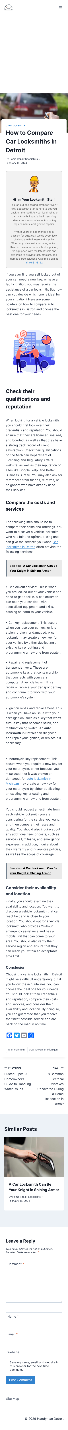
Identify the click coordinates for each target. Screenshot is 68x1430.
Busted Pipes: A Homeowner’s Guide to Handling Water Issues (17, 1078)
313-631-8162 (34, 262)
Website (13, 1352)
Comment (15, 1264)
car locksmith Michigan (43, 1049)
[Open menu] (60, 7)
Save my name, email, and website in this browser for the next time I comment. (34, 1366)
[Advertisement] (34, 50)
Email (12, 1334)
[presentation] (34, 1157)
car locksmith (16, 1049)
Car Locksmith (16, 125)
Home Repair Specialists (23, 158)
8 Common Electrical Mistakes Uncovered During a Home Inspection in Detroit (50, 1086)
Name (13, 1316)
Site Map (12, 1399)
